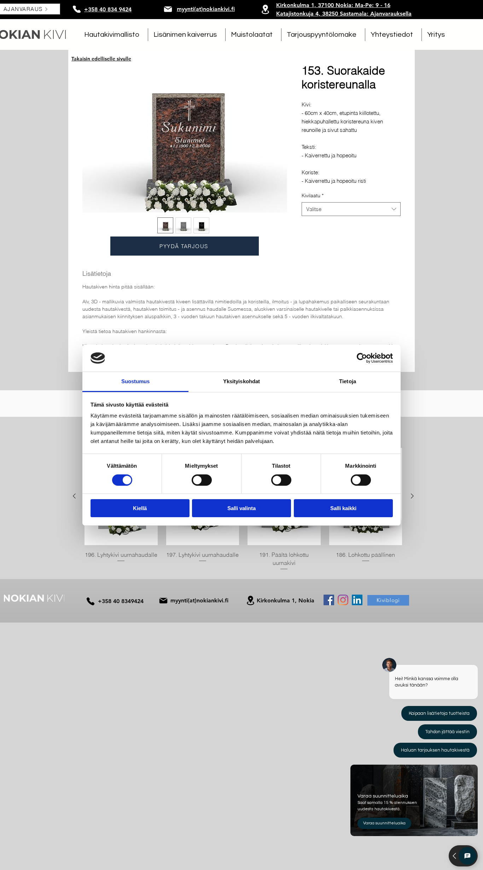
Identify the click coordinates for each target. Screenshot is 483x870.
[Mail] (168, 9)
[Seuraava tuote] (412, 496)
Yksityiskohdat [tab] (241, 381)
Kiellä (140, 508)
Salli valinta (241, 508)
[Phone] (77, 9)
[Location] (265, 9)
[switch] (202, 480)
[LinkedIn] (357, 600)
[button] (113, 34)
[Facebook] (329, 600)
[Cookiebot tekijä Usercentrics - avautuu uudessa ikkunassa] (362, 358)
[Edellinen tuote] (74, 496)
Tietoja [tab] (347, 381)
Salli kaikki (343, 508)
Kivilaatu (313, 195)
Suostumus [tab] (135, 381)
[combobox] (351, 209)
